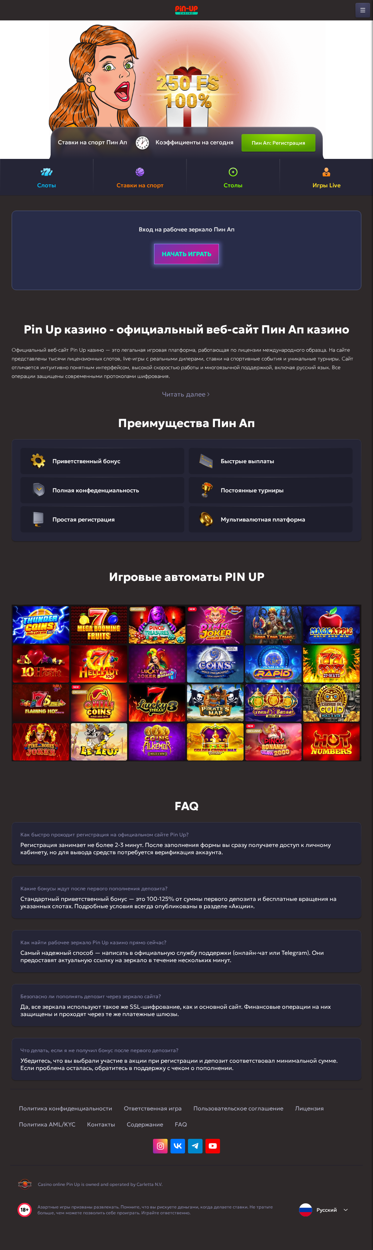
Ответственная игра (153, 1108)
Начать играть (186, 254)
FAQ (181, 1124)
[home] (186, 10)
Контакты (101, 1124)
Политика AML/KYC (47, 1124)
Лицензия (309, 1108)
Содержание (145, 1124)
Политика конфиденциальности (65, 1108)
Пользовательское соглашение (238, 1108)
